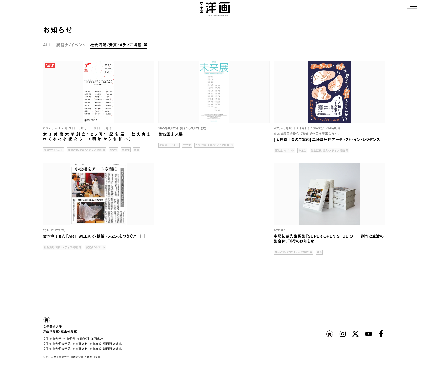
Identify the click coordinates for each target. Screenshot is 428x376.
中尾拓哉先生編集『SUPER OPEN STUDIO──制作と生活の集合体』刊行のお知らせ (329, 238)
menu (411, 264)
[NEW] (98, 92)
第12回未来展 (170, 134)
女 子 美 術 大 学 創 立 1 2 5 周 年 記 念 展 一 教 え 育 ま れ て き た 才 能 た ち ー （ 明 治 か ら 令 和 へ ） (97, 136)
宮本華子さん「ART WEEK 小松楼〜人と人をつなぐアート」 (94, 236)
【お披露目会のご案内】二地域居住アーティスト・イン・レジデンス (327, 139)
